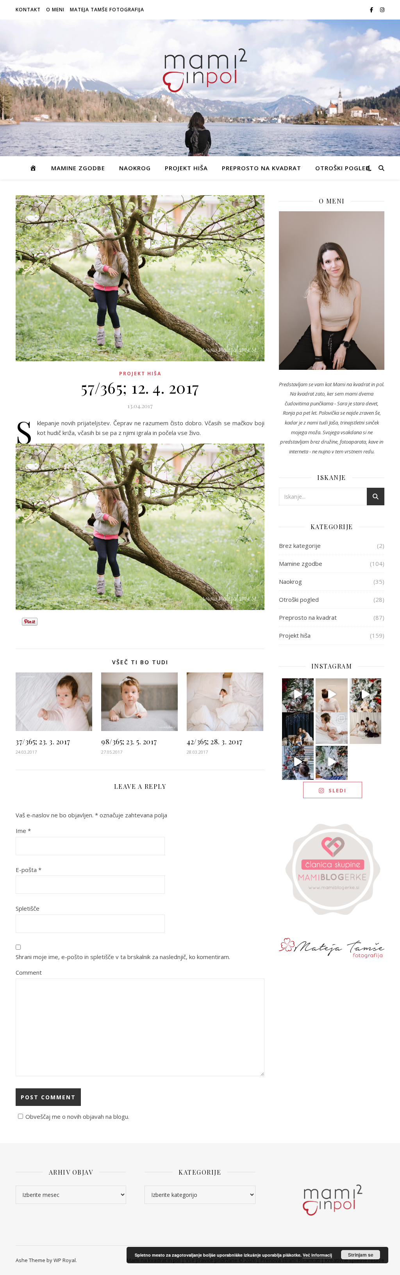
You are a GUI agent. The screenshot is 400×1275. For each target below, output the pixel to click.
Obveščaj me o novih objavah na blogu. (77, 1116)
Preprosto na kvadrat (261, 168)
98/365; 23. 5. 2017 (129, 741)
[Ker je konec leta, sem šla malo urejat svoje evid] (332, 728)
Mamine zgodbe (78, 168)
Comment (29, 972)
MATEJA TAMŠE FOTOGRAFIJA (107, 9)
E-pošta (28, 870)
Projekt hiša (186, 168)
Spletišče (27, 908)
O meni (55, 9)
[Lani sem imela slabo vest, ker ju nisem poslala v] (298, 728)
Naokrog (135, 168)
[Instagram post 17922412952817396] (298, 762)
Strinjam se (360, 1254)
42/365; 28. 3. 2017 (215, 741)
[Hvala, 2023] (332, 694)
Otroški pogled (342, 168)
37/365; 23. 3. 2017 (43, 741)
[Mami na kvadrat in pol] (200, 67)
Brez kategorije (300, 545)
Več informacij (317, 1255)
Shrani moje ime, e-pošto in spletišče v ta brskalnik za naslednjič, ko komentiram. (123, 957)
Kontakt (28, 9)
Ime (23, 831)
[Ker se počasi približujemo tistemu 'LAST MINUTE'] (332, 762)
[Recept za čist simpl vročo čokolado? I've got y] (366, 694)
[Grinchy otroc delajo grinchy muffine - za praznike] (298, 694)
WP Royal (65, 1260)
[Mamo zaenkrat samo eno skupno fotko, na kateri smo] (366, 728)
